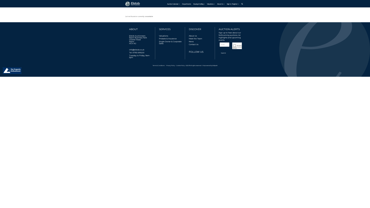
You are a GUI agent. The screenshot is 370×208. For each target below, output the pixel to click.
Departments (186, 4)
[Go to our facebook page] (191, 55)
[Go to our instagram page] (199, 55)
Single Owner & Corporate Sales (170, 43)
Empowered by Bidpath (210, 65)
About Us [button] (220, 4)
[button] (242, 3)
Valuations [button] (210, 4)
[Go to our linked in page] (195, 55)
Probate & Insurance (168, 39)
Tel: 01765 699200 (136, 53)
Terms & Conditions (159, 65)
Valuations (163, 36)
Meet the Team (195, 39)
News (191, 42)
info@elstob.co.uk (136, 50)
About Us (193, 36)
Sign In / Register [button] (232, 4)
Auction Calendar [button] (173, 4)
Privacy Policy (170, 65)
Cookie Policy (180, 65)
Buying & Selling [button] (198, 4)
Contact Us (193, 44)
